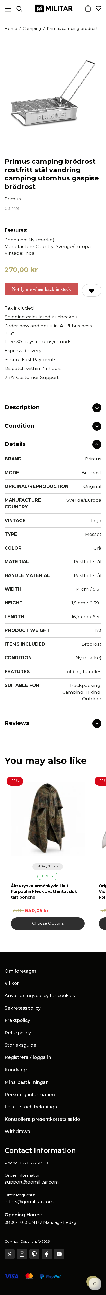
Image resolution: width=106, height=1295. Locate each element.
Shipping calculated (27, 317)
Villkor (12, 983)
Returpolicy (18, 1032)
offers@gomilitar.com (29, 1201)
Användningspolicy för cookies (40, 995)
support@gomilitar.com (32, 1182)
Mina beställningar (26, 1082)
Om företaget (20, 971)
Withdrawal (18, 1131)
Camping (32, 28)
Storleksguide (20, 1045)
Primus (13, 198)
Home (11, 28)
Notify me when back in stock (41, 289)
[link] (47, 866)
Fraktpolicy (17, 1020)
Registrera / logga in (28, 1057)
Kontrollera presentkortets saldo (42, 1119)
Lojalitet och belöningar (32, 1106)
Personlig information (30, 1094)
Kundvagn (17, 1069)
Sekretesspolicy (23, 1008)
